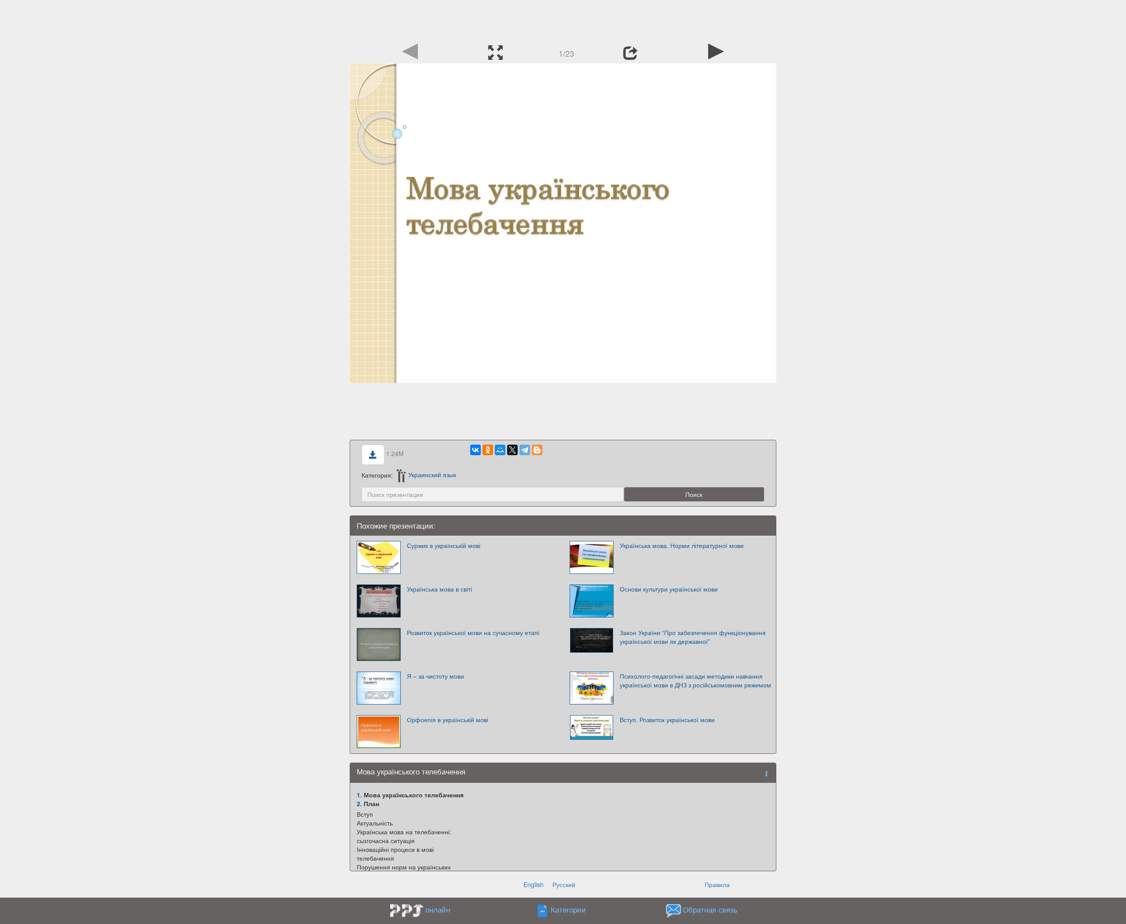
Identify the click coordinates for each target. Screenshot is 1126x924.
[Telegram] (524, 450)
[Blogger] (537, 450)
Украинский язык (432, 474)
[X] (512, 450)
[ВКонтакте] (475, 450)
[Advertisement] (563, 20)
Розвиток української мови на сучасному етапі (473, 632)
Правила (717, 884)
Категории (568, 909)
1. (359, 794)
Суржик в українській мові (443, 545)
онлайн (437, 909)
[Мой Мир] (500, 450)
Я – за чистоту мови (435, 676)
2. (359, 803)
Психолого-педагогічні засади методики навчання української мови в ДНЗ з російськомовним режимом (695, 680)
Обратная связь (710, 909)
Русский (563, 884)
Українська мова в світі (439, 588)
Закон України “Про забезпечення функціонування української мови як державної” (693, 637)
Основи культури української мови (669, 588)
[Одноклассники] (488, 450)
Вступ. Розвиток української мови (667, 719)
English (533, 884)
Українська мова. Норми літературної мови (682, 545)
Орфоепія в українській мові (447, 719)
